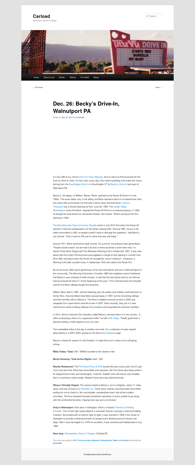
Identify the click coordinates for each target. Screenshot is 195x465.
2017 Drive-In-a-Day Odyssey (86, 440)
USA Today (113, 318)
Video (115, 440)
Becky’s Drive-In (119, 184)
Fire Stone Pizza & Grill (90, 366)
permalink (57, 443)
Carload (41, 16)
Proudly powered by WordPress (97, 454)
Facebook (110, 332)
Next (159, 87)
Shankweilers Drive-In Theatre (80, 433)
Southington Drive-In (79, 184)
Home (36, 77)
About (96, 77)
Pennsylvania (106, 440)
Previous (38, 87)
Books (62, 77)
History (73, 77)
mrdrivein (80, 117)
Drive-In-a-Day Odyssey (90, 176)
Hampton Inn (87, 388)
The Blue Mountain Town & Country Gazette (75, 225)
